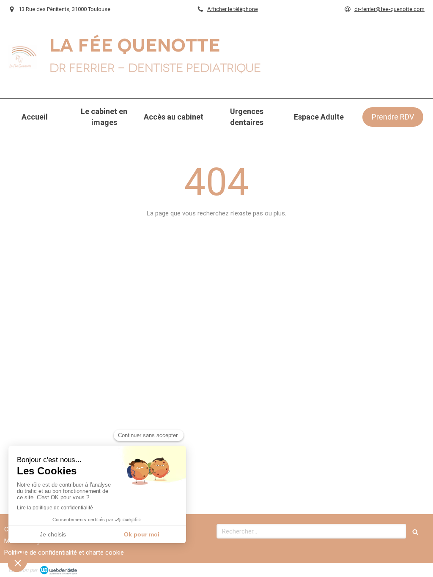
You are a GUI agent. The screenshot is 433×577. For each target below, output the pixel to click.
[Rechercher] (415, 531)
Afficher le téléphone (232, 9)
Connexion (410, 569)
